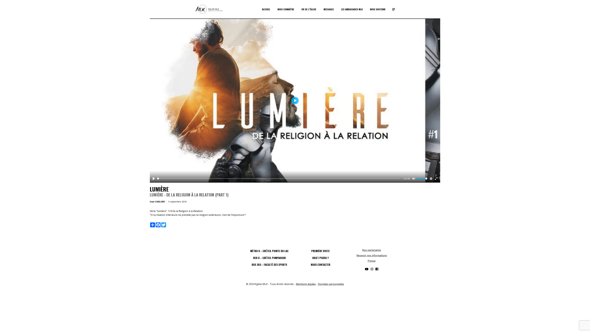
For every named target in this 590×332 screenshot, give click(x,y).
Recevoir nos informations (371, 255)
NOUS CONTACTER (320, 265)
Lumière (159, 189)
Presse (372, 261)
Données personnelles (331, 284)
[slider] (279, 178)
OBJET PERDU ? (320, 258)
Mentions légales (306, 284)
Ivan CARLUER (157, 201)
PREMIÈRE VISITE (320, 251)
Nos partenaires (371, 250)
